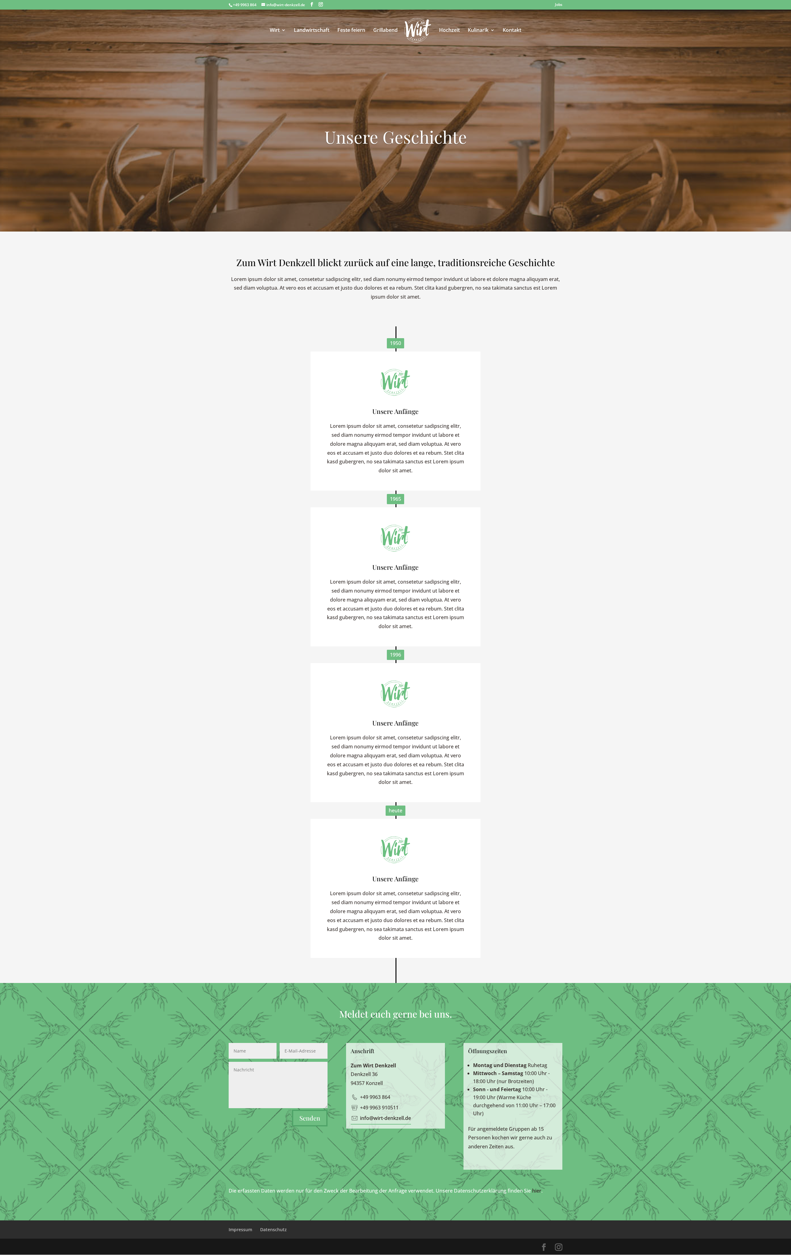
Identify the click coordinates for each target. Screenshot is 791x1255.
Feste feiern (351, 30)
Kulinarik (478, 30)
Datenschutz (273, 1229)
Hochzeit (449, 30)
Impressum (240, 1229)
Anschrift (362, 1051)
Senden (309, 1118)
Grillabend (385, 30)
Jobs (558, 5)
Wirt (275, 30)
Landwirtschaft (311, 30)
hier (536, 1190)
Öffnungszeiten (487, 1051)
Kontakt (512, 30)
